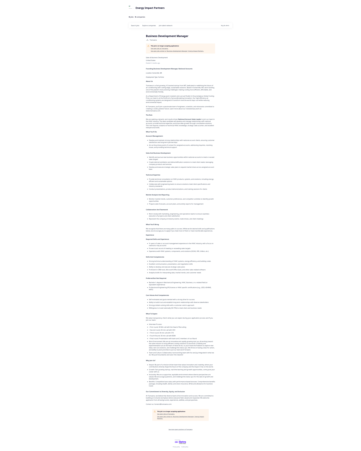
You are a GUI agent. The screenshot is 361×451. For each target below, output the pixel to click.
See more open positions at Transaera (180, 429)
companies (149, 26)
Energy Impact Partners (150, 8)
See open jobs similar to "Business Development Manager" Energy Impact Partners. (177, 51)
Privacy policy (176, 447)
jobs (135, 26)
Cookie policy (184, 447)
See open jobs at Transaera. (159, 48)
